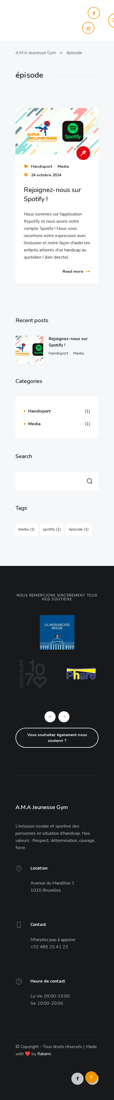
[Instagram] (67, 28)
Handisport (41, 166)
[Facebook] (73, 13)
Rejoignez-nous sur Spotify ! (68, 342)
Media (63, 166)
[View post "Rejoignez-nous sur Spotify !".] (57, 131)
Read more (73, 271)
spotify (52, 529)
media (26, 529)
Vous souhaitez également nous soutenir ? (57, 737)
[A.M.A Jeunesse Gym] (38, 20)
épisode (79, 529)
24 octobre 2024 (46, 175)
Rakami (44, 1054)
